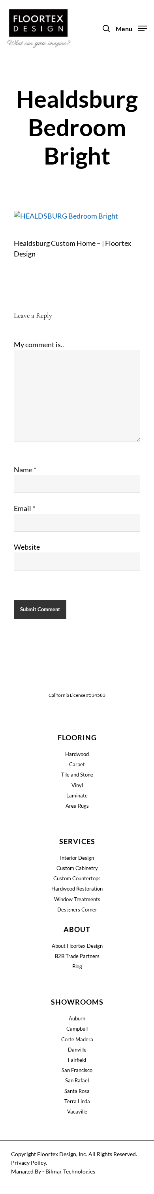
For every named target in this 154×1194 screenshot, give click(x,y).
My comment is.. (39, 344)
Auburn (77, 1018)
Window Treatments (77, 899)
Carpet (77, 764)
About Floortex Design (77, 946)
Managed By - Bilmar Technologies (53, 1171)
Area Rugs (77, 806)
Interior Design (77, 858)
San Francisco (77, 1070)
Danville (77, 1049)
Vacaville (77, 1111)
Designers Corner (77, 909)
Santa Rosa (77, 1091)
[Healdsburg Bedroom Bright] (66, 215)
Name (25, 469)
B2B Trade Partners (77, 956)
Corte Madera (77, 1039)
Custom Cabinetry (77, 868)
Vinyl (77, 785)
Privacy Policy (28, 1162)
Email (24, 508)
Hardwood (77, 754)
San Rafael (77, 1080)
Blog (77, 966)
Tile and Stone (77, 774)
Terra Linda (77, 1101)
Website (27, 547)
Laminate (77, 795)
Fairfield (77, 1060)
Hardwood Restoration (77, 888)
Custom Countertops (77, 878)
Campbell (77, 1029)
